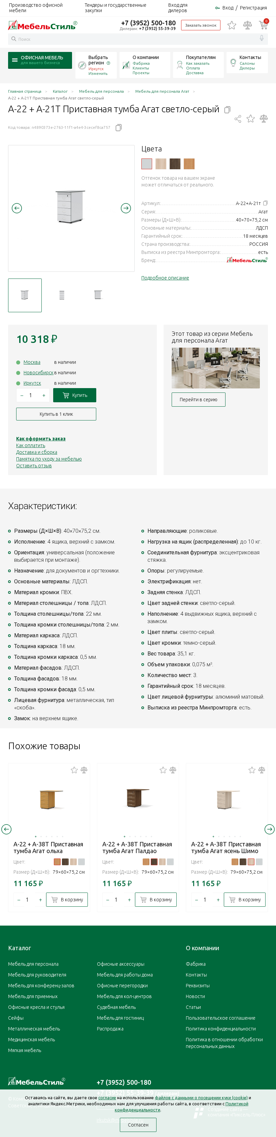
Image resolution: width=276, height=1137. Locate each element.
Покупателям (201, 57)
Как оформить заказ (41, 438)
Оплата (193, 68)
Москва (32, 362)
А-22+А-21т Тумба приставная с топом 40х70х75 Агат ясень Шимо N (161, 163)
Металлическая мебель (34, 1028)
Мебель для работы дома (125, 975)
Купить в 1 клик (56, 414)
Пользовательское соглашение (220, 1018)
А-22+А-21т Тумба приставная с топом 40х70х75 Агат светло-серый (146, 163)
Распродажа (110, 1028)
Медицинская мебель (31, 1039)
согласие (107, 1097)
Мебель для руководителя (37, 975)
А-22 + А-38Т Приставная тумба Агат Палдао (137, 847)
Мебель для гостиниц (120, 1018)
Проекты (141, 72)
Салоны (247, 63)
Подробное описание (165, 278)
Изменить (98, 73)
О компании (146, 57)
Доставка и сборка (36, 452)
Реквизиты (198, 985)
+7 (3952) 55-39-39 (157, 28)
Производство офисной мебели (36, 7)
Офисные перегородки (122, 985)
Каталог (19, 947)
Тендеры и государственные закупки (115, 7)
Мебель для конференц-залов (41, 985)
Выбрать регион (98, 60)
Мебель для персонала (33, 964)
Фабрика (141, 63)
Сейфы (16, 1018)
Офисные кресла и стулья (36, 1007)
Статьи (193, 1007)
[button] (16, 208)
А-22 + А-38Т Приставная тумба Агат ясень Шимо (226, 847)
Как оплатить (30, 445)
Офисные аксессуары (120, 964)
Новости (195, 996)
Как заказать (197, 63)
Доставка (195, 72)
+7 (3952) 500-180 (148, 23)
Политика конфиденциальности (221, 1028)
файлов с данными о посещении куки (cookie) (201, 1097)
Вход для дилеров (177, 7)
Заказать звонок (200, 25)
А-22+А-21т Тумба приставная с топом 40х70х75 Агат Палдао (175, 163)
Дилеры (247, 68)
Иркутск (32, 383)
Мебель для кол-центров (124, 996)
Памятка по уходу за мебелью (49, 459)
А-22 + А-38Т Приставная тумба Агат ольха (48, 847)
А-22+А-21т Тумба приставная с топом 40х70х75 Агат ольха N (189, 163)
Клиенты (141, 68)
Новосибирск (39, 372)
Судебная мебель (116, 1007)
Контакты (250, 57)
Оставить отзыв (34, 465)
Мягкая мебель (24, 1050)
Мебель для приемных (33, 996)
